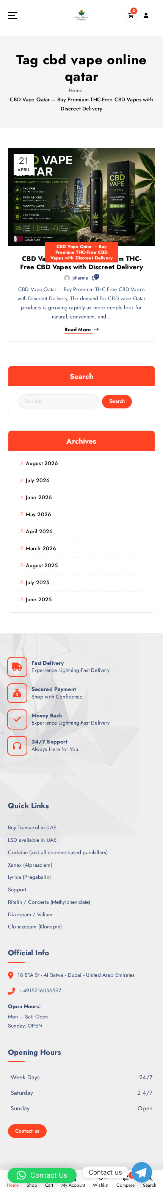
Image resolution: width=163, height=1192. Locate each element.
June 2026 (39, 497)
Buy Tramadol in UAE (32, 827)
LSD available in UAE (32, 840)
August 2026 (42, 463)
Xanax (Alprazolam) (30, 865)
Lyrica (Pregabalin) (29, 877)
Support (17, 889)
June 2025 (39, 599)
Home (76, 90)
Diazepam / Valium (30, 914)
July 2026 (38, 480)
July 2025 (37, 582)
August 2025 (42, 565)
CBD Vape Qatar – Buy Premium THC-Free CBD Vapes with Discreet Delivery (81, 252)
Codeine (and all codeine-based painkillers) (58, 852)
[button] (42, 1175)
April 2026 (39, 531)
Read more (77, 329)
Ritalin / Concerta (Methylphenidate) (49, 902)
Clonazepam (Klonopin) (35, 926)
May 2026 (38, 514)
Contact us (27, 1131)
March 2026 (41, 548)
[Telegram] (142, 1172)
